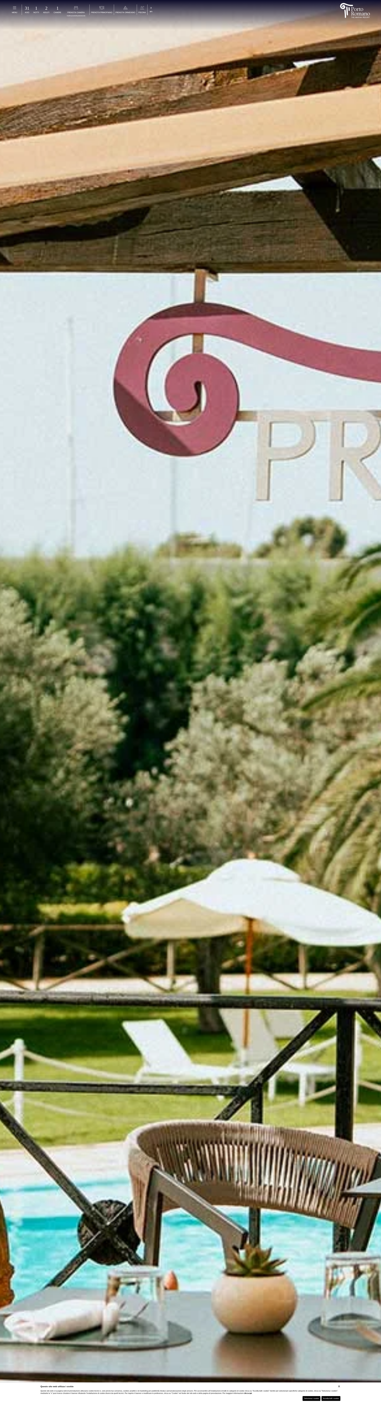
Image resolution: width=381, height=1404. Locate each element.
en (151, 11)
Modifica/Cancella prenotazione (76, 16)
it (151, 8)
